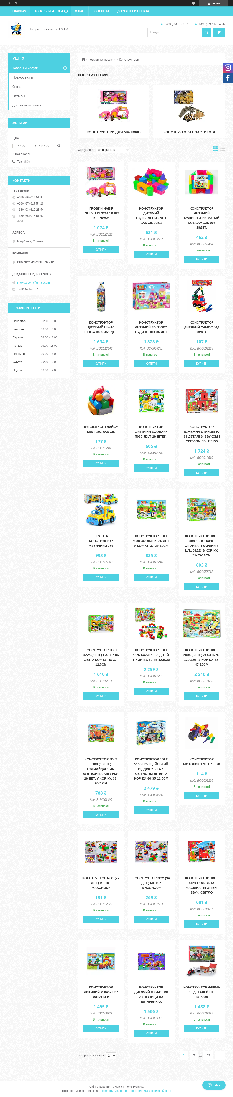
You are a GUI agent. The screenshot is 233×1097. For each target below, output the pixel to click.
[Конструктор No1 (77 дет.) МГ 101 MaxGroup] (101, 851)
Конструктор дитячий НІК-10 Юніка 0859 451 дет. (100, 327)
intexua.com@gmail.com (33, 282)
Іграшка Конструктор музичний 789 (101, 540)
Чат (217, 1085)
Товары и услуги (49, 11)
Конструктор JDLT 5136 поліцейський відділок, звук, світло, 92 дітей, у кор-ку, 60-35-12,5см (151, 769)
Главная (19, 11)
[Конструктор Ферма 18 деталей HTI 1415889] (202, 960)
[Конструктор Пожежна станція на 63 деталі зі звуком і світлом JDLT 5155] (202, 400)
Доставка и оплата (133, 11)
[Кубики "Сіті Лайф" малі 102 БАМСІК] (101, 400)
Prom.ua (138, 1086)
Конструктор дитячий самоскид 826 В (201, 327)
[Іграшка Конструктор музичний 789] (101, 509)
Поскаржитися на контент (117, 1090)
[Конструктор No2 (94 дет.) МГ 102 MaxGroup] (151, 851)
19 (208, 1055)
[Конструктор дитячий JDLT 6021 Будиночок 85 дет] (151, 296)
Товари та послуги (102, 59)
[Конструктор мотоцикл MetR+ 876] (202, 732)
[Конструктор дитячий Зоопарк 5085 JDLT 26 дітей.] (151, 400)
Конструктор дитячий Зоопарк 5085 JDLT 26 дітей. (151, 431)
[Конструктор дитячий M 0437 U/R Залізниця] (101, 960)
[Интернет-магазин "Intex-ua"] (16, 29)
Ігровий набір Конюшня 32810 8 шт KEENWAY (101, 213)
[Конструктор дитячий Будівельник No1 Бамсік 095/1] (151, 182)
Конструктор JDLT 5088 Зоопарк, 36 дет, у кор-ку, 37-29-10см (151, 540)
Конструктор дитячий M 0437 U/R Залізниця (101, 992)
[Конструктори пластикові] (189, 105)
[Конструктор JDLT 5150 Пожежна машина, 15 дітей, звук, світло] (202, 851)
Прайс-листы (22, 77)
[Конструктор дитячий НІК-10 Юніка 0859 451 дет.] (101, 296)
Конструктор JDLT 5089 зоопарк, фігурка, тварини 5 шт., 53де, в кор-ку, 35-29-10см (201, 545)
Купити (100, 249)
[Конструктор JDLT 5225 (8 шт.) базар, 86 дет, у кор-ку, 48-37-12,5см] (101, 623)
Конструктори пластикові (189, 132)
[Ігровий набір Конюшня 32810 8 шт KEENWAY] (101, 182)
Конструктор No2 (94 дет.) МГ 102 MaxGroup (151, 882)
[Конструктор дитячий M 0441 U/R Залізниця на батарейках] (151, 960)
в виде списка (222, 149)
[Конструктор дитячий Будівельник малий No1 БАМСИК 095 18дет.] (202, 182)
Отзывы (18, 96)
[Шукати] (206, 32)
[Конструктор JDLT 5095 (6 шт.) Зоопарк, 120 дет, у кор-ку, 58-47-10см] (202, 623)
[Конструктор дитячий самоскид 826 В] (202, 296)
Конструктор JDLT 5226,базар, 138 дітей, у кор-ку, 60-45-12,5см (151, 654)
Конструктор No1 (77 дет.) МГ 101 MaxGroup (100, 882)
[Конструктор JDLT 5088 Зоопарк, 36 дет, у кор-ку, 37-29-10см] (151, 509)
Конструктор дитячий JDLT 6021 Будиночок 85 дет (151, 327)
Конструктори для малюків (114, 132)
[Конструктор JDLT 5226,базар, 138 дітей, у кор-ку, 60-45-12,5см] (151, 623)
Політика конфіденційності (153, 1090)
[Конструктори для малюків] (113, 105)
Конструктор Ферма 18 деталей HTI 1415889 (201, 992)
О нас (79, 11)
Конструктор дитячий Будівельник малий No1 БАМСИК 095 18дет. (201, 218)
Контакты (101, 11)
